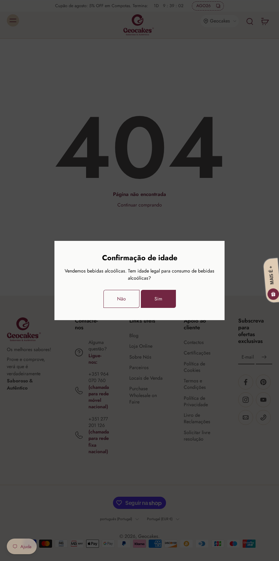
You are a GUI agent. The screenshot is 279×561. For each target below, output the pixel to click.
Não (121, 298)
